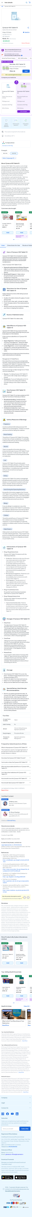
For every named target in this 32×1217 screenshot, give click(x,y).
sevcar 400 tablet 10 (20, 1083)
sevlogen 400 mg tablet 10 (17, 1085)
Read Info (27, 32)
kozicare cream (6, 1041)
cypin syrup (13, 1039)
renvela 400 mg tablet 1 (12, 1082)
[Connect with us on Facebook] (7, 1114)
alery (17, 1039)
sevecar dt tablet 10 (11, 1088)
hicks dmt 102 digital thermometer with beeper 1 (14, 1065)
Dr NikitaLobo (13, 801)
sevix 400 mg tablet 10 (18, 1090)
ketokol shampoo (10, 1037)
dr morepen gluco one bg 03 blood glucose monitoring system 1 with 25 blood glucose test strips (15, 1053)
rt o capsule (23, 1035)
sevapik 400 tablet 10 (8, 1083)
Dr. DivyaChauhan (14, 812)
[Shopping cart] (29, 3)
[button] (16, 50)
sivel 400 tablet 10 (7, 1090)
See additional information (12, 1191)
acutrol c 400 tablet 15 (18, 1078)
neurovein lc (22, 1039)
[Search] (26, 2)
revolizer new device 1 (12, 1072)
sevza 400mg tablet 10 (16, 1092)
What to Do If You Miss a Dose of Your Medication (13, 1022)
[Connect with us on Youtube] (12, 1114)
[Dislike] (28, 897)
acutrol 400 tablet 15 (6, 1078)
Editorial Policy (11, 820)
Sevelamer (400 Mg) (7, 145)
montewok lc (18, 1037)
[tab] (16, 1097)
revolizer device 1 (11, 1058)
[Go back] (2, 2)
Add (26, 71)
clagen (7, 1039)
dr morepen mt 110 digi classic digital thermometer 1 (14, 1047)
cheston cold (21, 1034)
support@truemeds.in (7, 845)
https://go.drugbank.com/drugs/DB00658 (14, 876)
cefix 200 (12, 1041)
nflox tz (25, 1037)
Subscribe (24, 1129)
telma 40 (3, 1034)
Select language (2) (8, 158)
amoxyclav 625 (16, 1035)
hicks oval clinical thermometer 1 (13, 1055)
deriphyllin (18, 1041)
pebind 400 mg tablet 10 (15, 1080)
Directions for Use (13, 245)
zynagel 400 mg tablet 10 (16, 1087)
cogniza (14, 1034)
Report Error (4, 790)
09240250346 (18, 845)
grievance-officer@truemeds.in (14, 1154)
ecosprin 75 (8, 1035)
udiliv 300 (9, 1034)
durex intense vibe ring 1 (17, 1070)
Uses (3, 245)
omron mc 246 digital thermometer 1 (18, 1060)
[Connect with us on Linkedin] (17, 1114)
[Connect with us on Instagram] (2, 1114)
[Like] (24, 897)
